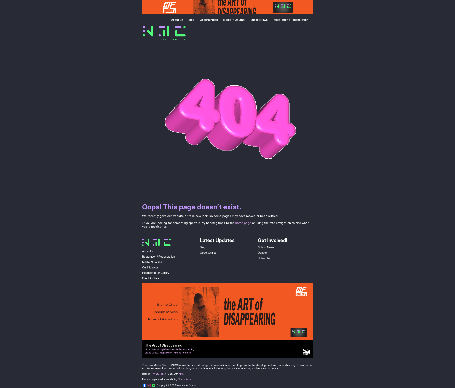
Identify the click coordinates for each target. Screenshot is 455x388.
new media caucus (164, 39)
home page (243, 223)
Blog (191, 20)
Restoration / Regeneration (290, 20)
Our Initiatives (150, 267)
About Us (177, 20)
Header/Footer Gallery (155, 272)
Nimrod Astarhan (182, 352)
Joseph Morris (165, 352)
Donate (262, 252)
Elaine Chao (151, 352)
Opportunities (209, 20)
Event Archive (150, 278)
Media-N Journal (234, 20)
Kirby (181, 374)
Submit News (258, 20)
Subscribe (264, 258)
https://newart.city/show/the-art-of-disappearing (169, 349)
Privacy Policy (159, 374)
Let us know (185, 379)
